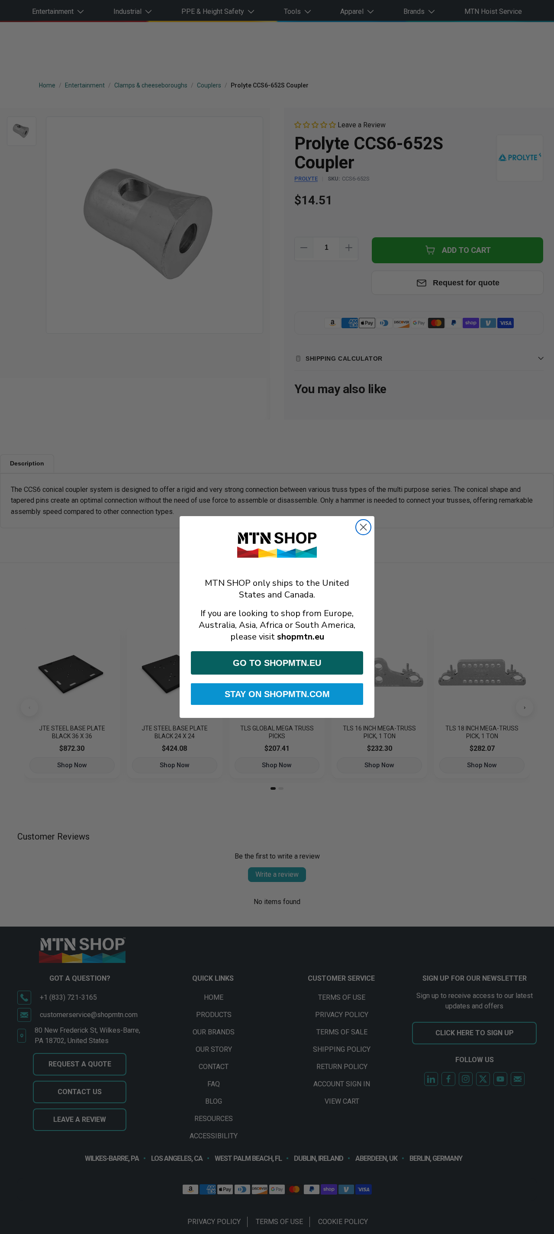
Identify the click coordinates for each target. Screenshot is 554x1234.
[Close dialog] (363, 527)
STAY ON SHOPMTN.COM (277, 694)
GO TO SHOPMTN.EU (277, 663)
